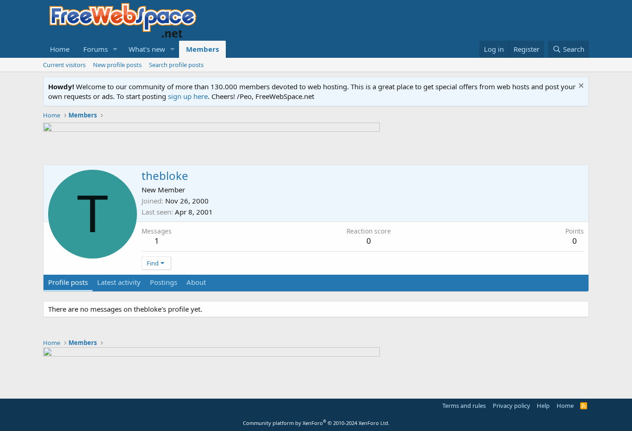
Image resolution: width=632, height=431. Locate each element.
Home (59, 49)
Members (202, 49)
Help (543, 405)
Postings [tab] (163, 282)
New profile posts (117, 65)
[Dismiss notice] (580, 87)
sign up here (188, 96)
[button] (115, 49)
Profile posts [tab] (68, 282)
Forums (95, 49)
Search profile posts (176, 65)
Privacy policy (511, 405)
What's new (147, 49)
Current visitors (64, 65)
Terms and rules (464, 405)
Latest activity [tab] (119, 282)
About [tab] (196, 282)
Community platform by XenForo (316, 422)
